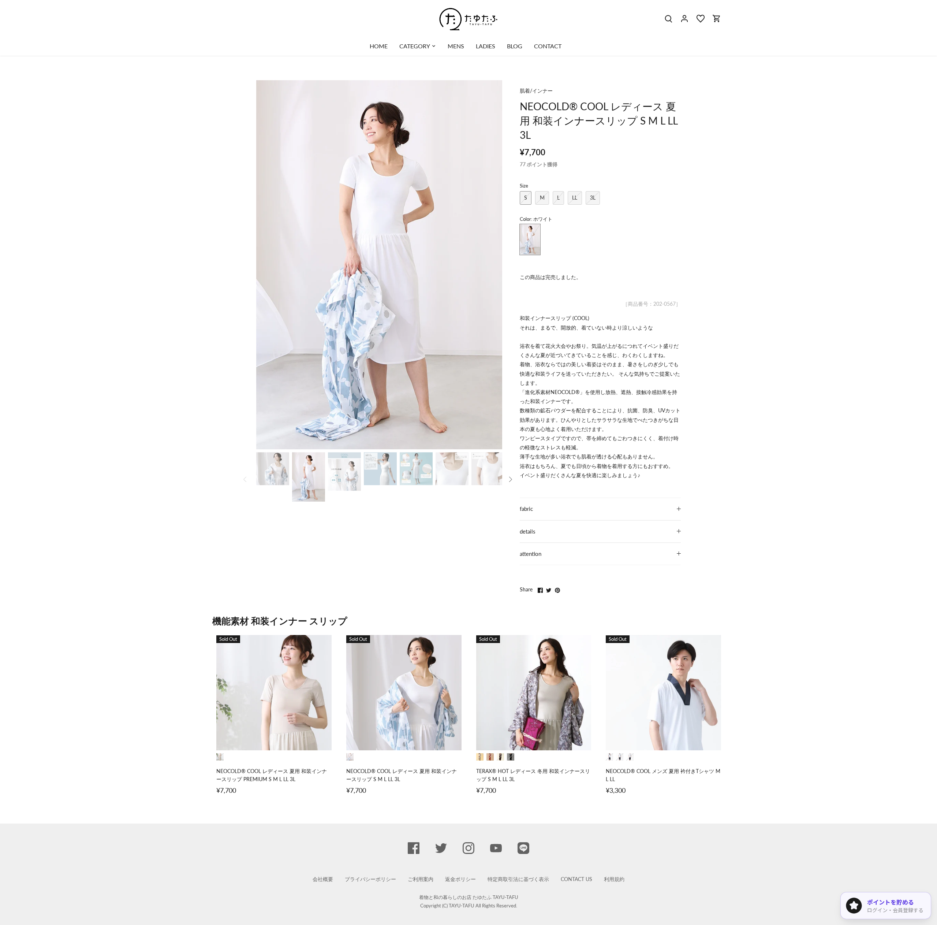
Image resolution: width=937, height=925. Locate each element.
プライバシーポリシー (370, 879)
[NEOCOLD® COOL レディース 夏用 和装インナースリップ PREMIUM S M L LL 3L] (274, 692)
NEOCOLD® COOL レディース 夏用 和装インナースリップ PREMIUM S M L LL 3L (271, 775)
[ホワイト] (350, 757)
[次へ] (491, 264)
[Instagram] (468, 848)
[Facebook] (413, 848)
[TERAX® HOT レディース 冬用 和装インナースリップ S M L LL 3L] (533, 692)
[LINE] (523, 848)
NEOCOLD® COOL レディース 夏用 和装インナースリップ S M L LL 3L (401, 775)
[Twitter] (441, 848)
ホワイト (530, 239)
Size (524, 186)
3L (593, 197)
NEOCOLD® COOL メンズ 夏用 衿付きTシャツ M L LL (663, 775)
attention (530, 553)
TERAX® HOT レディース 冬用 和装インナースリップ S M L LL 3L (533, 775)
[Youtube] (496, 848)
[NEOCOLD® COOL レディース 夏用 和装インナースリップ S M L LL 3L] (404, 692)
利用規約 (614, 879)
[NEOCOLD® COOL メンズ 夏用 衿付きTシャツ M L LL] (663, 692)
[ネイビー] (609, 757)
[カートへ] (716, 18)
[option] (379, 264)
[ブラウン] (500, 757)
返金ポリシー (460, 879)
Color (525, 219)
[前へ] (267, 264)
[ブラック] (510, 757)
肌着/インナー (536, 91)
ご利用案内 (420, 879)
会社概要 (323, 879)
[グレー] (619, 757)
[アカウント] (684, 18)
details (527, 531)
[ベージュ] (220, 757)
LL (574, 197)
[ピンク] (490, 757)
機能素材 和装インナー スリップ (279, 620)
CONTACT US (576, 879)
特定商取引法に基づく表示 (518, 879)
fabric (526, 508)
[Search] (668, 18)
